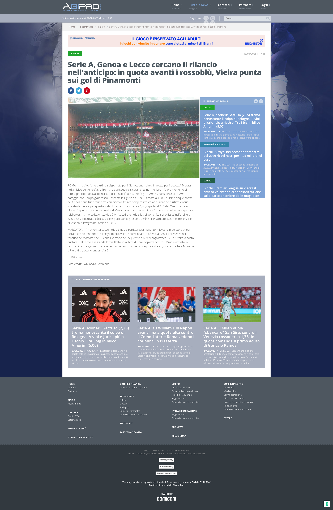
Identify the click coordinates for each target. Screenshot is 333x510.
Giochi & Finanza (130, 383)
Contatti (224, 6)
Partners (245, 6)
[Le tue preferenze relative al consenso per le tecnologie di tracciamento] (327, 504)
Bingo (71, 400)
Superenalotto (234, 383)
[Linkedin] (205, 18)
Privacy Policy (166, 460)
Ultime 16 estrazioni (234, 398)
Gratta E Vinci (74, 416)
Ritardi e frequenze (182, 394)
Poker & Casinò (77, 428)
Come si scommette (130, 410)
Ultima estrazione (181, 387)
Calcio (101, 26)
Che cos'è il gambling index (133, 387)
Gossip (123, 403)
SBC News (177, 427)
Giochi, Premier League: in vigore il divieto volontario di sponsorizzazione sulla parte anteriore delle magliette (232, 192)
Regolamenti (178, 414)
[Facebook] (205, 23)
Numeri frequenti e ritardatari (239, 402)
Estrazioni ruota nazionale (185, 391)
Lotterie (73, 412)
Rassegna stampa (131, 432)
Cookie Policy (166, 466)
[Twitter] (212, 23)
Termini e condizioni (166, 473)
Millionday (179, 435)
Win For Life (230, 391)
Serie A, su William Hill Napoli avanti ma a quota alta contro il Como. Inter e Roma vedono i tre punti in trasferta (166, 334)
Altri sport (125, 407)
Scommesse (86, 26)
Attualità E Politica (80, 437)
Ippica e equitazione (184, 410)
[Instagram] (212, 18)
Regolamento (74, 403)
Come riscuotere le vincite (133, 414)
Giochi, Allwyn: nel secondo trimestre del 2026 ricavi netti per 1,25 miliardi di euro (232, 156)
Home (176, 6)
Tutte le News (199, 6)
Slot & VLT (126, 423)
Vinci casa (229, 387)
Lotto (176, 383)
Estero (228, 418)
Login (265, 6)
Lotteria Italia (74, 419)
